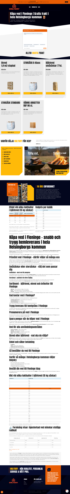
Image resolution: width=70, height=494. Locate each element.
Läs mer (10, 450)
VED (30, 7)
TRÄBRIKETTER (34, 7)
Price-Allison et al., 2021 (15, 449)
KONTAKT (25, 484)
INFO (39, 7)
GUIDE (25, 482)
